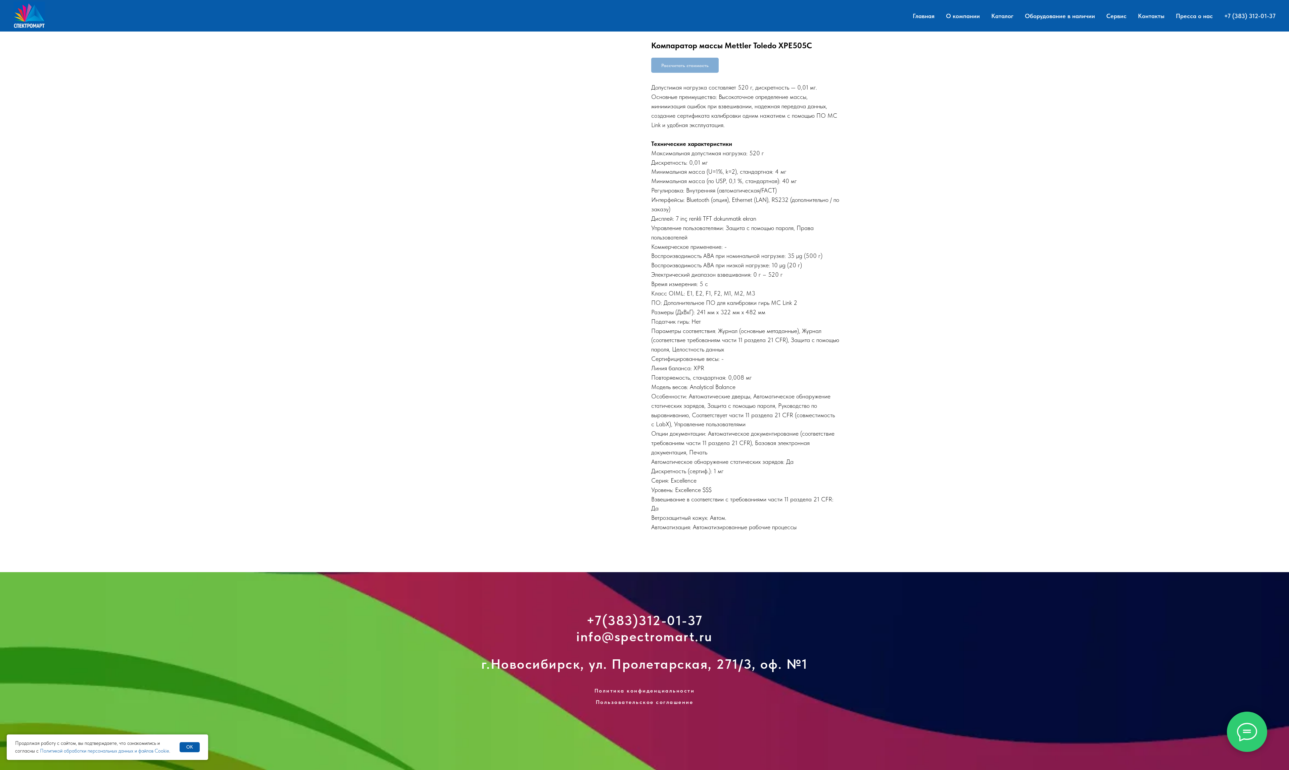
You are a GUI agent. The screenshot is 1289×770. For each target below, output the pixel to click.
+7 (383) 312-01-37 (1250, 15)
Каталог (1002, 15)
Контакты (1151, 15)
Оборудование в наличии (1060, 15)
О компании (963, 15)
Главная (924, 15)
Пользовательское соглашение (645, 702)
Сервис (1116, 15)
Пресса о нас (1194, 15)
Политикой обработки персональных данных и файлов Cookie (104, 751)
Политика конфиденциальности (644, 691)
